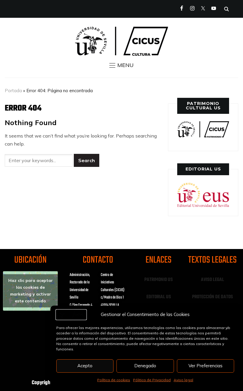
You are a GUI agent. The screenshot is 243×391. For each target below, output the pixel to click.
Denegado (145, 365)
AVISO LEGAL (212, 280)
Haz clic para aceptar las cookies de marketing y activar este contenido (30, 291)
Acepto (84, 365)
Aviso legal (183, 380)
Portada (13, 90)
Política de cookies (113, 380)
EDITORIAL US (158, 297)
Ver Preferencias (205, 365)
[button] (121, 65)
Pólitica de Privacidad (152, 380)
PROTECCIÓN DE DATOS (212, 297)
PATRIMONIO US (158, 280)
